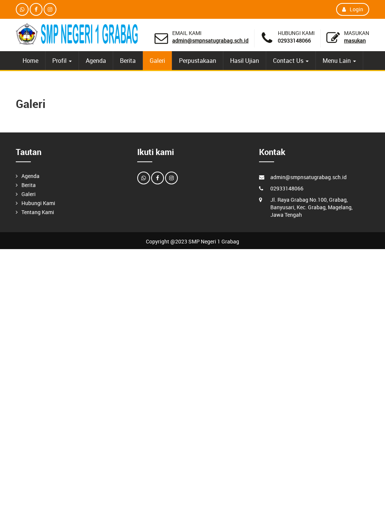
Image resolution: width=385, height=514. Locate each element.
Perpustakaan (197, 60)
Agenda (96, 60)
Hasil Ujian (244, 60)
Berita (128, 60)
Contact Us (289, 60)
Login (356, 9)
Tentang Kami (37, 212)
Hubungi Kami (38, 203)
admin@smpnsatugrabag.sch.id (210, 40)
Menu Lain (337, 60)
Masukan (355, 40)
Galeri (157, 60)
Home (30, 60)
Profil (60, 60)
